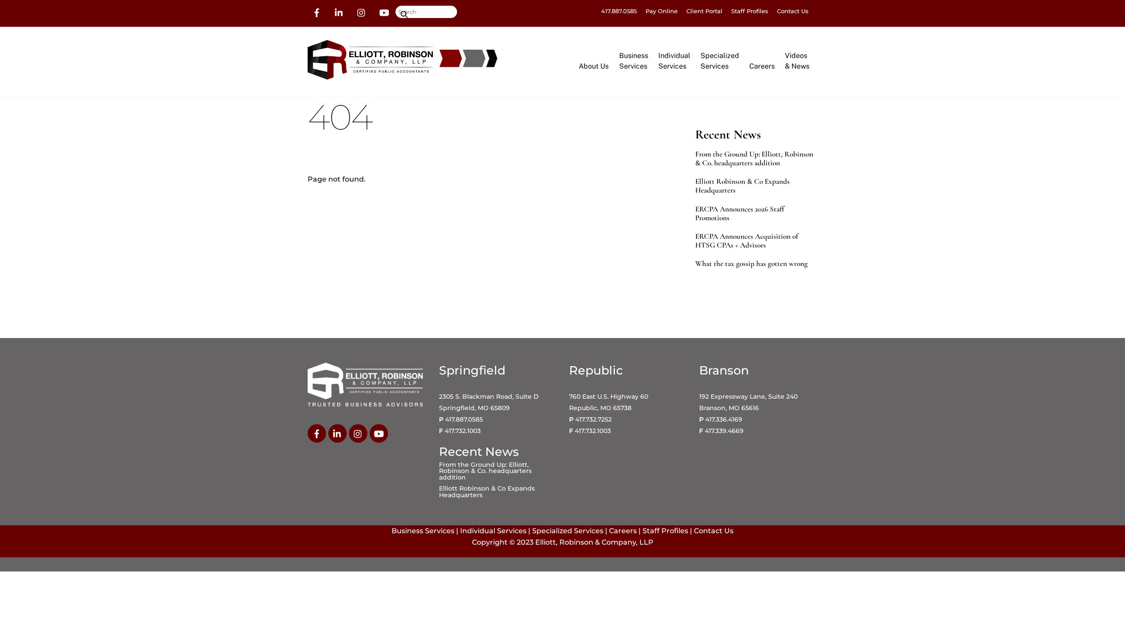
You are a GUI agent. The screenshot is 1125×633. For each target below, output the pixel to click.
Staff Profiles (749, 11)
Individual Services (493, 531)
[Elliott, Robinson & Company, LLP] (370, 75)
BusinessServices (633, 60)
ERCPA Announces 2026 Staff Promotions (739, 213)
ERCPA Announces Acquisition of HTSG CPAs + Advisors (746, 241)
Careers (762, 66)
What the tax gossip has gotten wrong (751, 263)
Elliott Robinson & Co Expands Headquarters (742, 186)
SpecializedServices (719, 60)
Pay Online (662, 11)
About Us (594, 66)
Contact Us (793, 11)
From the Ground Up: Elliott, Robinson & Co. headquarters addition (754, 158)
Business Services (423, 531)
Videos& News (797, 60)
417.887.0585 (619, 11)
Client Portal (704, 11)
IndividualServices (674, 60)
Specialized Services (567, 531)
